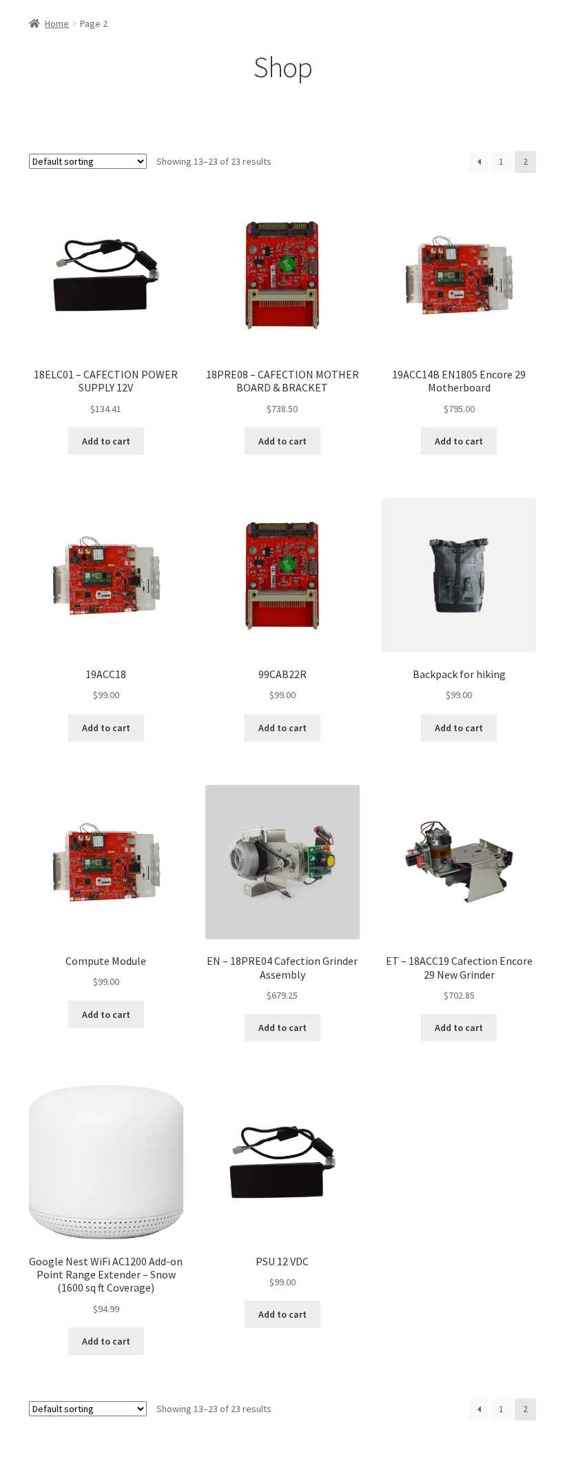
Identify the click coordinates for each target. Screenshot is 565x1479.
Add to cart (106, 441)
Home (57, 23)
